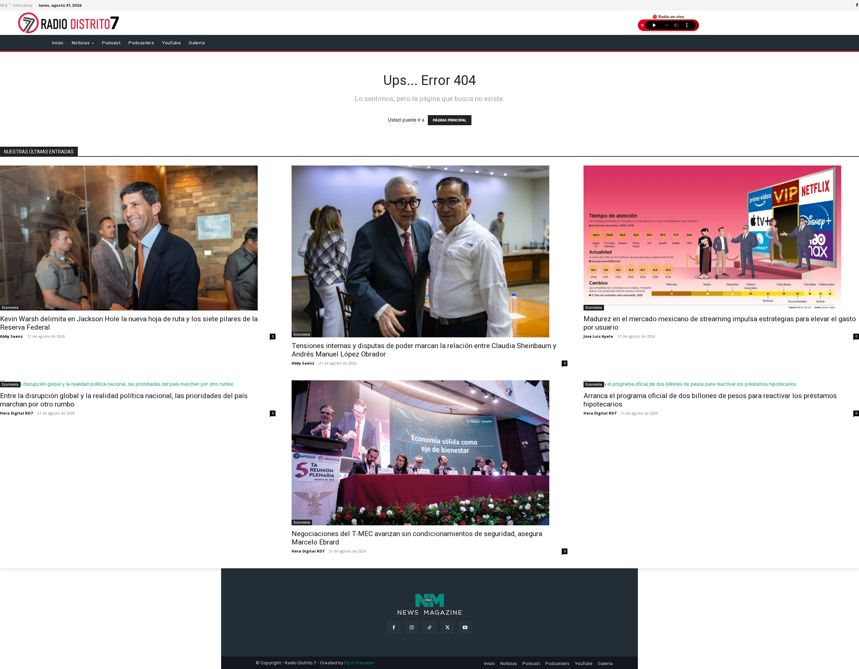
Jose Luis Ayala (598, 336)
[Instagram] (411, 627)
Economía (10, 307)
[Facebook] (393, 627)
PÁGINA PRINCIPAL (449, 120)
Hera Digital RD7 (16, 413)
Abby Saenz (11, 336)
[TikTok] (429, 627)
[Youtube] (465, 627)
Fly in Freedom (359, 662)
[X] (447, 627)
